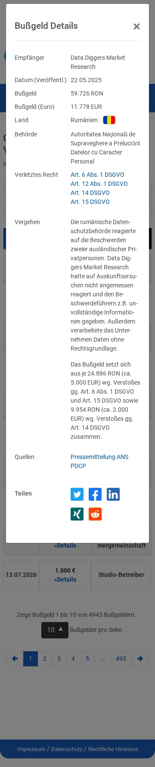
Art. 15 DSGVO (90, 201)
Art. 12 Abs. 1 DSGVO (99, 183)
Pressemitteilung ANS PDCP (99, 461)
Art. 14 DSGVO (90, 192)
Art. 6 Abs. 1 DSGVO (97, 174)
